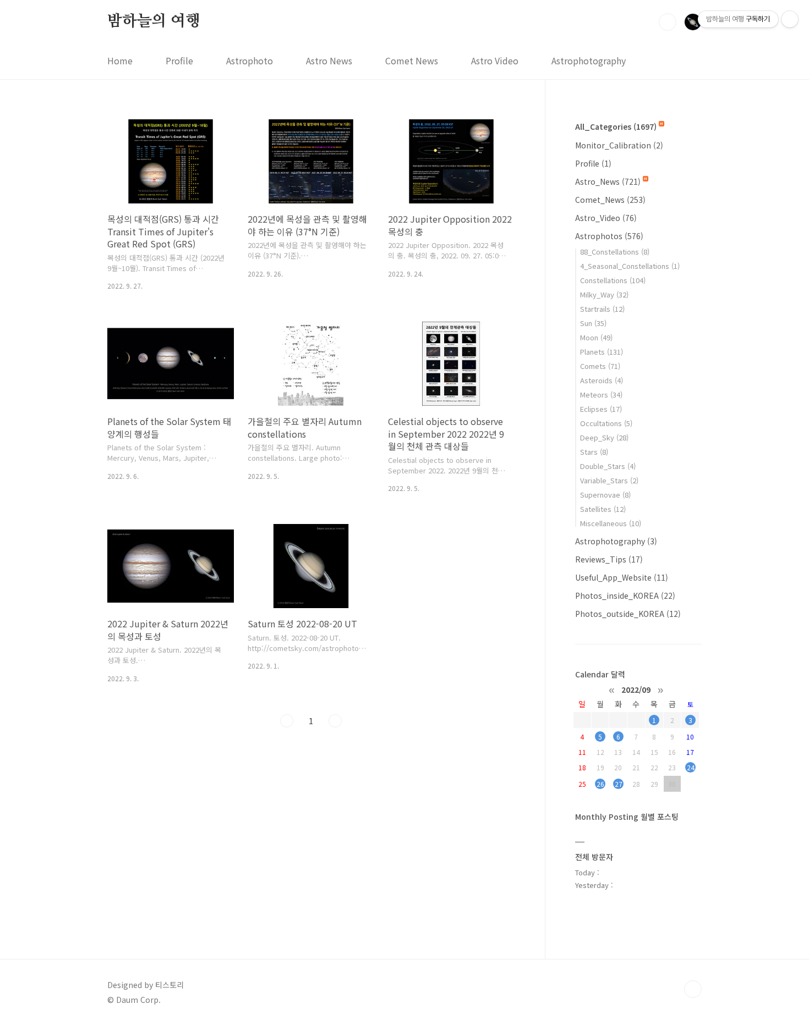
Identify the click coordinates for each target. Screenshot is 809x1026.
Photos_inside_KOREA (625, 595)
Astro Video (494, 60)
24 (691, 767)
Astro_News (608, 181)
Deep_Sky (604, 437)
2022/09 (636, 688)
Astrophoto (249, 60)
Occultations (606, 423)
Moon (596, 337)
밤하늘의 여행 (153, 21)
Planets (601, 351)
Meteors (601, 394)
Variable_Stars (609, 480)
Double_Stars (608, 466)
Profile (179, 60)
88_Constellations (614, 251)
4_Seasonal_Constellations (630, 266)
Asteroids (601, 380)
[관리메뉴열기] (789, 19)
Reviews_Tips (609, 559)
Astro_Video (606, 217)
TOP (693, 989)
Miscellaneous (610, 523)
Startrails (602, 309)
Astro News (329, 60)
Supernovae (605, 494)
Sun (593, 323)
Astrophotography (588, 60)
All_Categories (616, 126)
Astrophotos (609, 235)
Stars (594, 451)
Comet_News (610, 199)
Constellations (613, 280)
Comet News (411, 60)
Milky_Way (604, 294)
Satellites (603, 509)
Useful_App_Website (621, 577)
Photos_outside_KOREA (628, 613)
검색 (667, 22)
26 (600, 783)
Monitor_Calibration (619, 145)
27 (618, 783)
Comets (600, 366)
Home (120, 60)
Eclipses (601, 409)
